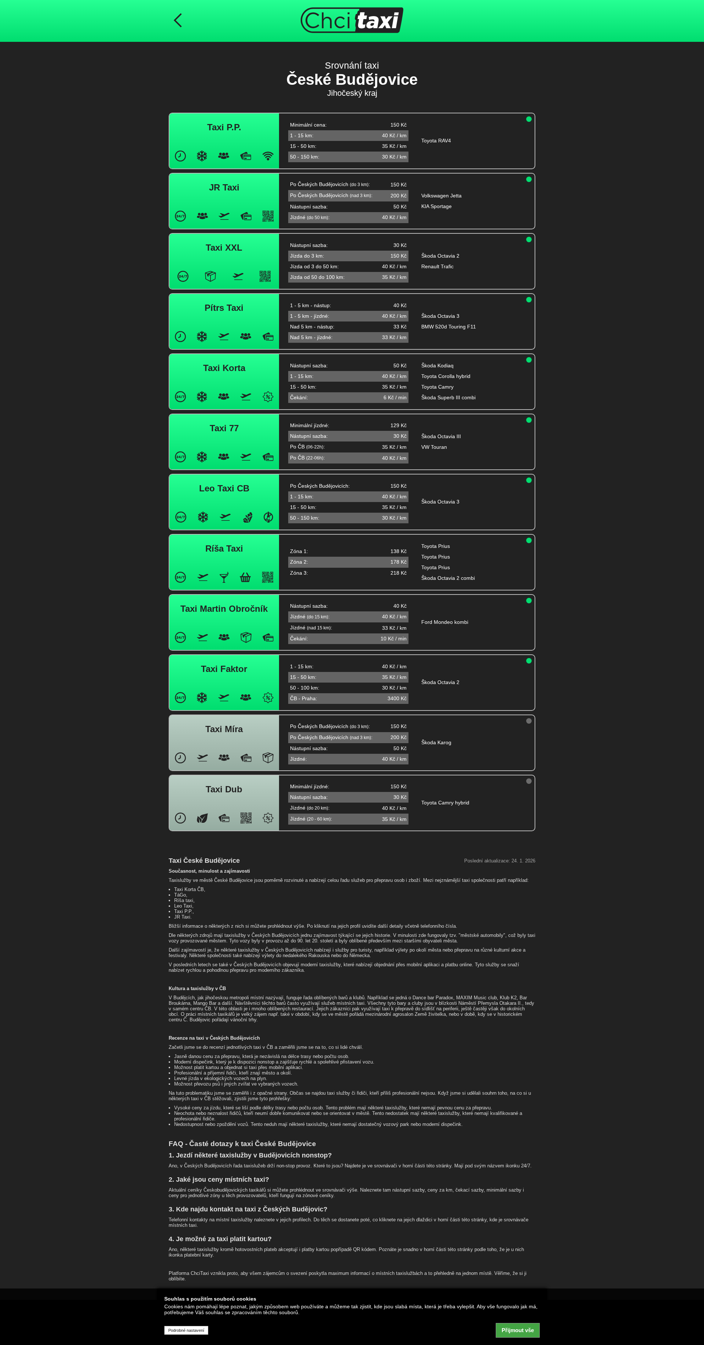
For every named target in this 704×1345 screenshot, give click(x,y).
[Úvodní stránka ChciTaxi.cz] (352, 20)
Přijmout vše (518, 1330)
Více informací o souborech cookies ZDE (211, 1320)
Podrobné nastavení (186, 1330)
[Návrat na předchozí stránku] (178, 21)
